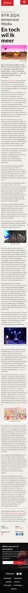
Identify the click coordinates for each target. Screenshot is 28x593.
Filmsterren (18, 585)
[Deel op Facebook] (17, 534)
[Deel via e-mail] (22, 534)
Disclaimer (7, 585)
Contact (17, 582)
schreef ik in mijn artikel (12, 80)
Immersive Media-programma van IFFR (17, 513)
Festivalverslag (8, 12)
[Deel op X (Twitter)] (19, 534)
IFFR (2, 533)
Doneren (9, 582)
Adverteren (18, 578)
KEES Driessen (19, 528)
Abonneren (7, 578)
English (14, 589)
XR (2, 534)
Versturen (19, 562)
